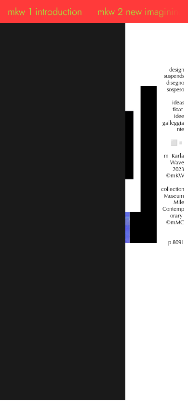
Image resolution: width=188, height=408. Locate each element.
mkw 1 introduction (45, 11)
